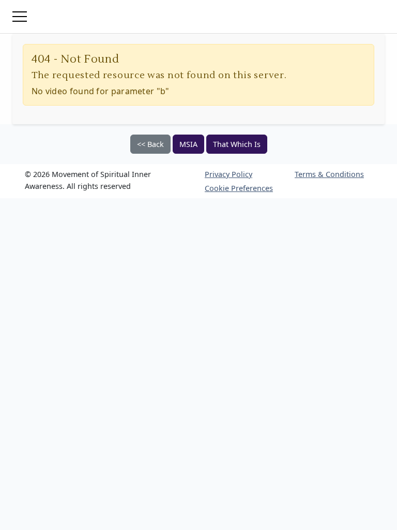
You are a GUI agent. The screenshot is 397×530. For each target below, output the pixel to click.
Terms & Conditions (329, 174)
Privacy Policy (228, 174)
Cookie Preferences (239, 188)
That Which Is (237, 144)
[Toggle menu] (19, 16)
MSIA (188, 144)
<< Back (150, 144)
